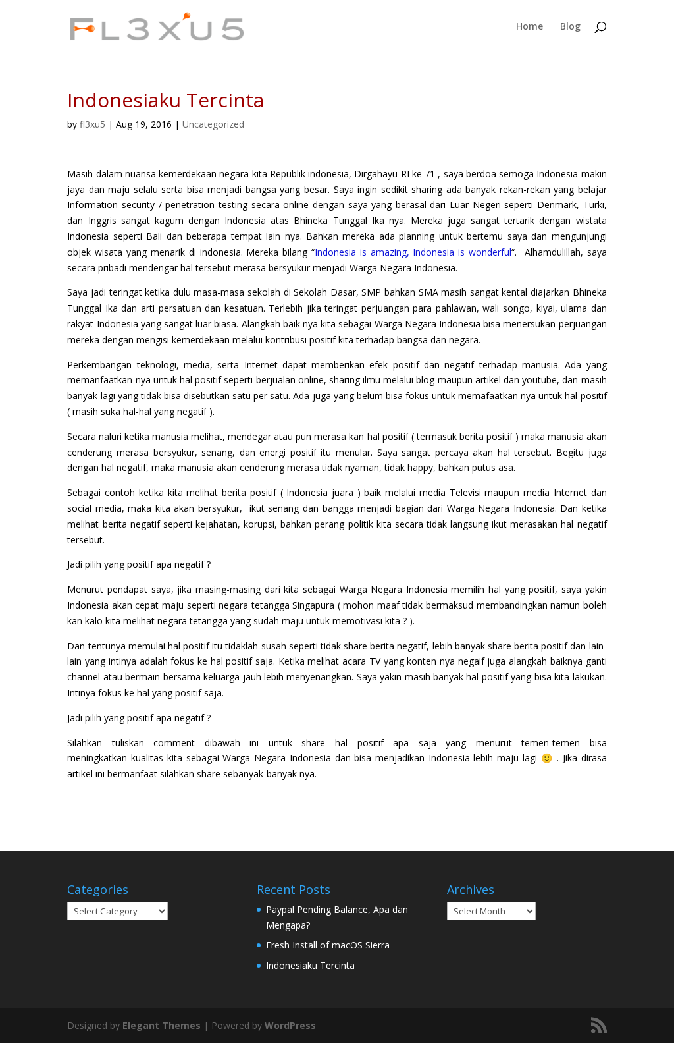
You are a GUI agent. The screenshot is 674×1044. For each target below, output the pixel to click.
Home (529, 27)
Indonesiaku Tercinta (310, 965)
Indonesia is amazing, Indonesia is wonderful (413, 252)
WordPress (290, 1025)
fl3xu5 (92, 124)
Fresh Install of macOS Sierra (328, 945)
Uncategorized (213, 124)
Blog (570, 27)
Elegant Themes (161, 1025)
